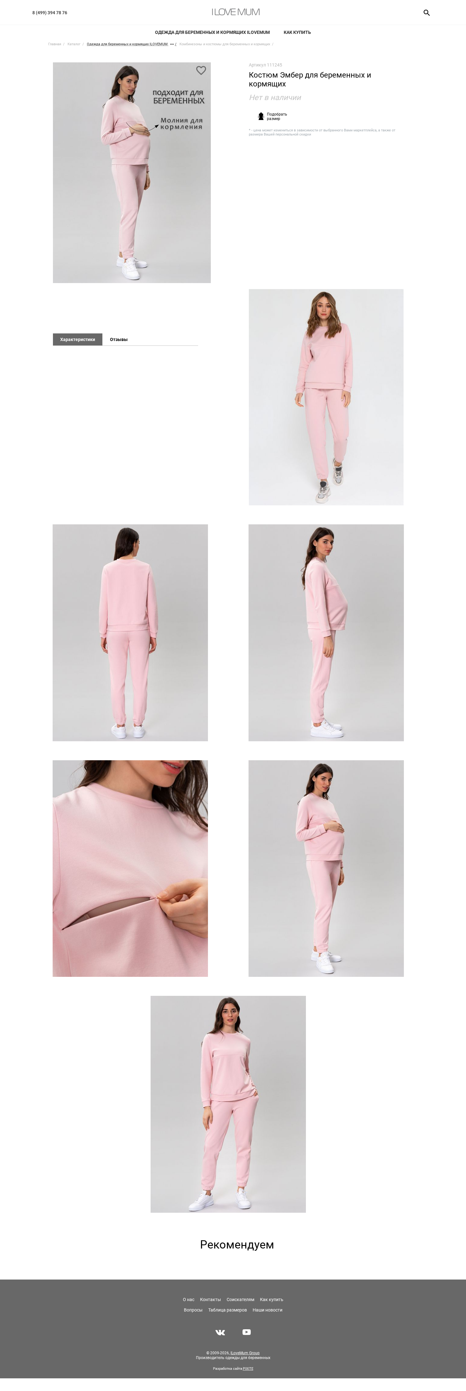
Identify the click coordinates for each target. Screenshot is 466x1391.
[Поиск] (424, 12)
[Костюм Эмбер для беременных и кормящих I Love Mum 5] (326, 868)
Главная (54, 44)
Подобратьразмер (277, 116)
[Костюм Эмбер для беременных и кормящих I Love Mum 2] (130, 632)
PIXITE (248, 1369)
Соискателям (240, 1299)
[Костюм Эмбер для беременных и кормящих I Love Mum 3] (326, 632)
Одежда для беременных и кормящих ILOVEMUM (212, 32)
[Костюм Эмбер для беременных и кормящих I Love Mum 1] (132, 175)
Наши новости (267, 1309)
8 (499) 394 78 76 (49, 12)
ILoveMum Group (245, 1353)
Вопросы (193, 1309)
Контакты (210, 1299)
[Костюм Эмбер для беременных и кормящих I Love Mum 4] (130, 868)
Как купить (297, 32)
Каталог (74, 44)
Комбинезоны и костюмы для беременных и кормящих (224, 44)
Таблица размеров (227, 1309)
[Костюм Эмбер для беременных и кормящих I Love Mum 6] (228, 1104)
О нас (188, 1299)
